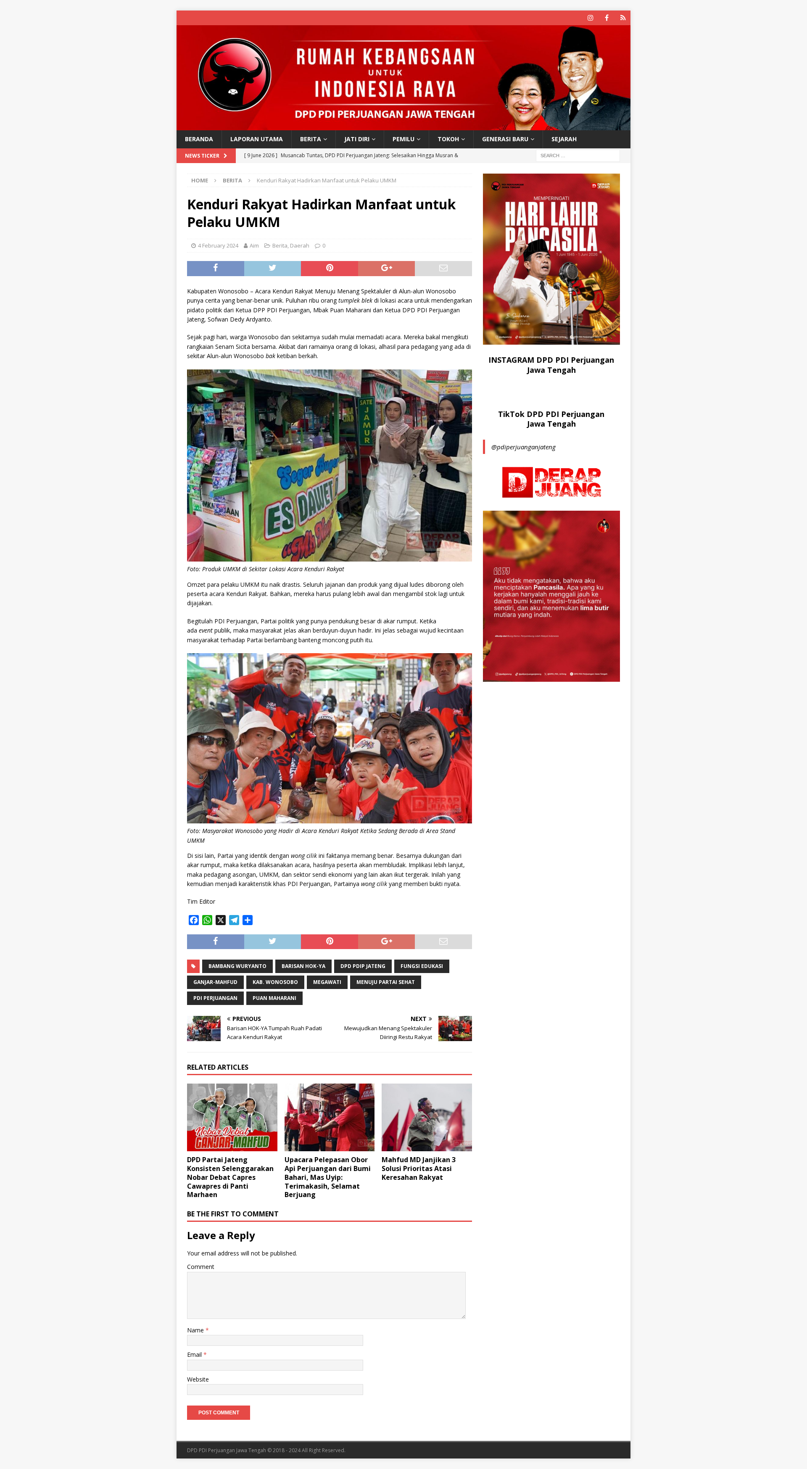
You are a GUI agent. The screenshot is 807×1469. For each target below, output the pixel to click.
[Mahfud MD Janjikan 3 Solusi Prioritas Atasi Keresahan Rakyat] (427, 1117)
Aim (254, 245)
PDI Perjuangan (215, 998)
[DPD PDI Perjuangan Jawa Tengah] (403, 125)
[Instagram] (590, 18)
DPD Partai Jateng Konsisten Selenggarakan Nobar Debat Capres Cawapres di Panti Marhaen (230, 1177)
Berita (310, 139)
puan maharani (274, 998)
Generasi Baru (505, 139)
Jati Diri (356, 139)
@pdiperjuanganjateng (523, 447)
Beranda (199, 139)
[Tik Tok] (623, 18)
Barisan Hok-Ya (303, 966)
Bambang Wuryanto (237, 966)
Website (198, 1379)
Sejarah (564, 139)
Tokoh (448, 139)
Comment (200, 1267)
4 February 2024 (218, 245)
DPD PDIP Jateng (362, 966)
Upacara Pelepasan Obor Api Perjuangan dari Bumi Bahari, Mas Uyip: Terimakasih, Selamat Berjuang (328, 1177)
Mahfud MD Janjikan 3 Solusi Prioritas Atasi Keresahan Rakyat (419, 1168)
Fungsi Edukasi (422, 966)
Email (195, 1354)
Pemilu (403, 139)
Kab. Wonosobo (275, 982)
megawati (327, 982)
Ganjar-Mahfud (215, 982)
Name (196, 1330)
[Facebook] (606, 18)
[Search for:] (578, 155)
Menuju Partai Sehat (385, 982)
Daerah (299, 245)
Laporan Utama (256, 139)
